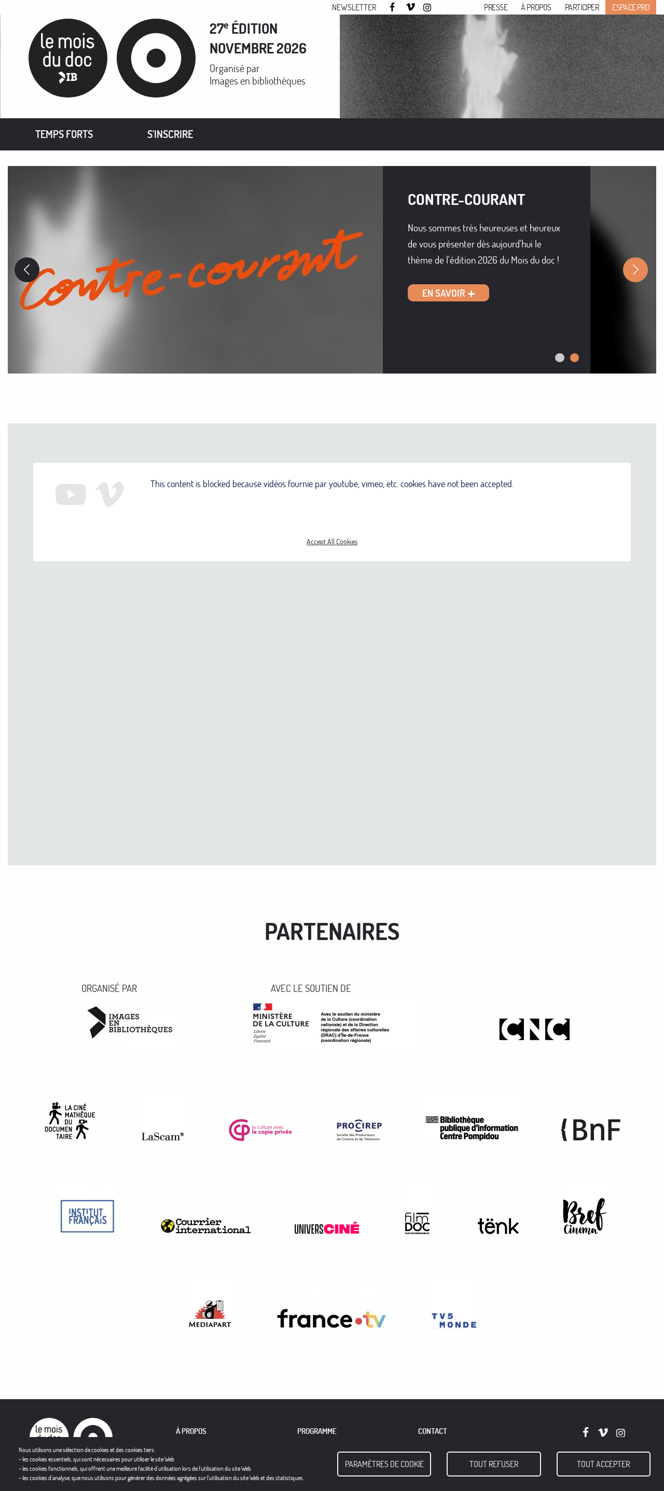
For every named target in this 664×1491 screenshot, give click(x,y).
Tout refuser (493, 1464)
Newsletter (354, 7)
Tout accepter (603, 1464)
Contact (432, 1431)
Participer (582, 7)
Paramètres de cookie (384, 1464)
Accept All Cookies (332, 541)
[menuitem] (64, 134)
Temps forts (64, 134)
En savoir (443, 292)
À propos (536, 7)
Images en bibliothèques (258, 80)
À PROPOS (191, 1431)
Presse (496, 7)
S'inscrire (170, 134)
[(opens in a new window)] (129, 1020)
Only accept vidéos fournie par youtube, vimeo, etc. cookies (332, 513)
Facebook (393, 7)
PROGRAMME (317, 1431)
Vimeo (411, 7)
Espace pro (630, 7)
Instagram (428, 7)
